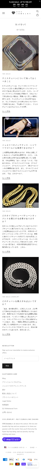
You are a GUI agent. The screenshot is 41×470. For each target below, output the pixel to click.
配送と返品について (9, 393)
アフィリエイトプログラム (11, 382)
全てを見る (20, 30)
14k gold (6, 74)
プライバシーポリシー (10, 397)
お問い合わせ (7, 412)
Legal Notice (6, 401)
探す (3, 390)
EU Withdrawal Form (9, 408)
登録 (7, 366)
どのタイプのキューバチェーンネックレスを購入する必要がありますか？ (19, 218)
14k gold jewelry (10, 297)
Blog (4, 378)
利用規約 (5, 405)
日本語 (32, 447)
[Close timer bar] (39, 1)
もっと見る (6, 111)
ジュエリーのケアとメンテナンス (14, 386)
